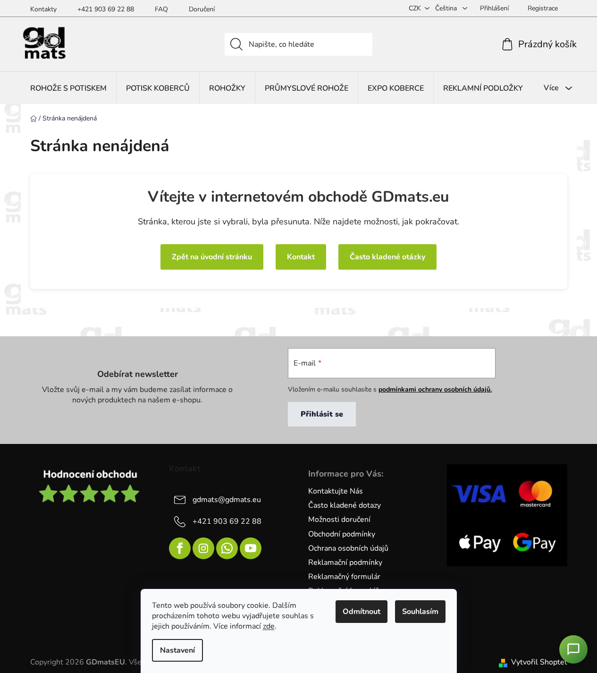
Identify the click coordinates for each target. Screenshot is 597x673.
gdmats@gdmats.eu (227, 499)
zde (269, 626)
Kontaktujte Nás (335, 491)
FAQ (161, 9)
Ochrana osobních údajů (348, 548)
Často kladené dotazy (344, 505)
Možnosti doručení (339, 519)
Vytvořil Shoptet (539, 662)
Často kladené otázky (387, 257)
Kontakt (301, 257)
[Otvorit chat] (573, 649)
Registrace (543, 8)
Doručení (202, 9)
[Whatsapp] (227, 548)
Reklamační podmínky (345, 562)
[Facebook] (180, 548)
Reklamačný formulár (344, 576)
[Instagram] (203, 548)
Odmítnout (361, 611)
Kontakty (43, 9)
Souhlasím (420, 611)
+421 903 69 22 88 (105, 9)
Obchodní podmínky (341, 534)
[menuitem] (68, 88)
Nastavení (177, 650)
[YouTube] (250, 548)
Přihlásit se (322, 414)
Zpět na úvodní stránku (212, 257)
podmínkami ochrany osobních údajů (434, 389)
